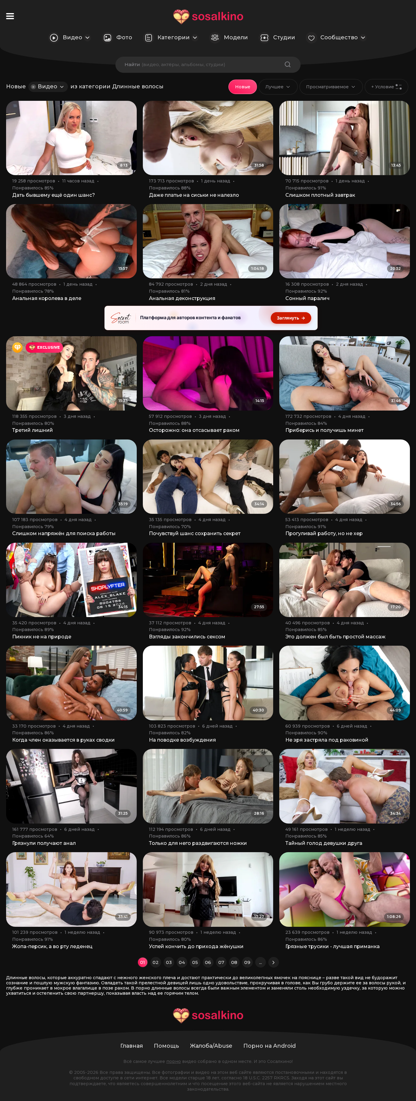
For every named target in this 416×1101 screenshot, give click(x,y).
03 (169, 962)
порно (173, 1061)
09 (247, 962)
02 (156, 962)
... (260, 962)
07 (221, 962)
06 (208, 962)
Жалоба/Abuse (211, 1046)
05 (195, 962)
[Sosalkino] (208, 17)
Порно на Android (269, 1046)
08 (234, 962)
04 (182, 962)
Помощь (166, 1046)
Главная (131, 1046)
